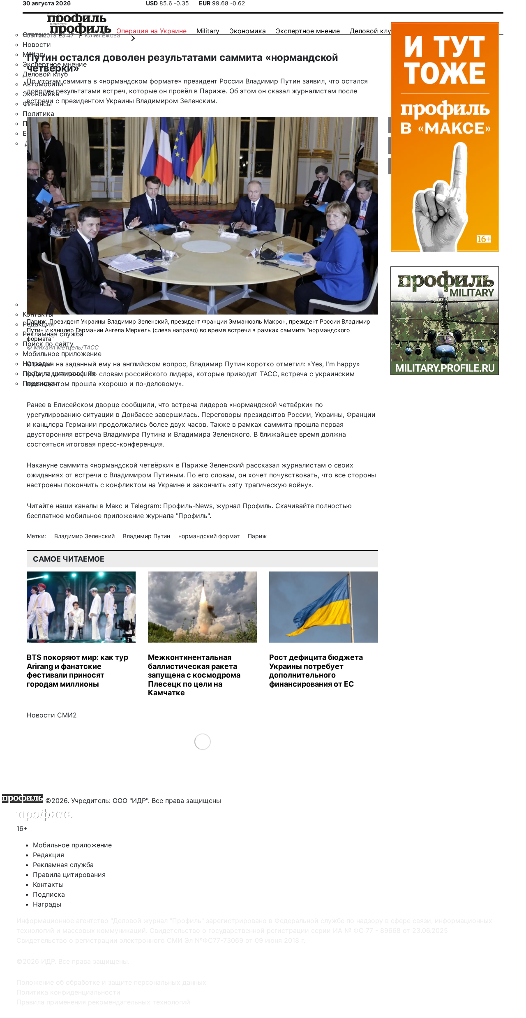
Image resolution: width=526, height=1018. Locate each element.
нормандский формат (209, 535)
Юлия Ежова (102, 35)
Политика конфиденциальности (68, 992)
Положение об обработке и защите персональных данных (111, 982)
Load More (202, 741)
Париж (257, 535)
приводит (242, 374)
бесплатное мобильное (64, 515)
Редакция (48, 855)
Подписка (49, 894)
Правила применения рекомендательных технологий (103, 1002)
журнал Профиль (244, 506)
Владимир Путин (147, 535)
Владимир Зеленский (85, 535)
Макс (114, 506)
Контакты (48, 884)
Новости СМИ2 (52, 715)
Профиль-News (187, 506)
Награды (47, 904)
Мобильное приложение (72, 845)
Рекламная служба (63, 865)
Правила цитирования (69, 874)
